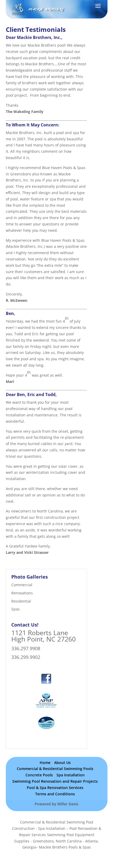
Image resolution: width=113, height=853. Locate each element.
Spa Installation (70, 774)
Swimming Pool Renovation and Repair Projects (55, 781)
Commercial (21, 584)
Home (45, 762)
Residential (21, 601)
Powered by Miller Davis (56, 803)
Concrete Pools (39, 774)
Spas (15, 609)
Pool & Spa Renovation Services (55, 787)
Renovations (22, 592)
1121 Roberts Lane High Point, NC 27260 (43, 635)
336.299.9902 (25, 657)
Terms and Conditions (55, 793)
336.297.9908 (25, 648)
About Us (62, 762)
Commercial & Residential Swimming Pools (55, 768)
